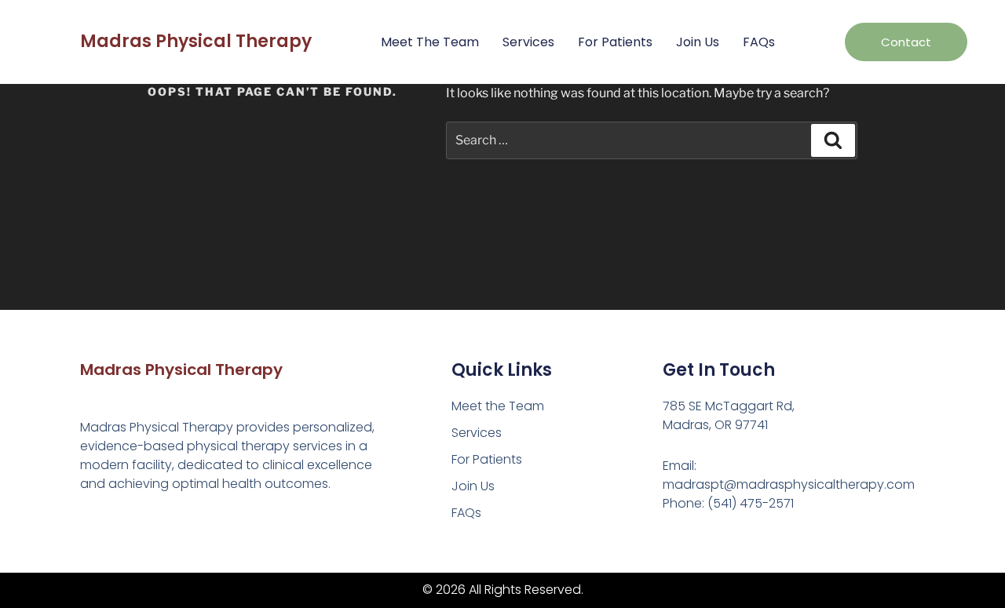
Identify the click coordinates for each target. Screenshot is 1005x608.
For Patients (615, 42)
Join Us (697, 42)
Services (528, 42)
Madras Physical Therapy (196, 41)
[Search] (833, 140)
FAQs (759, 42)
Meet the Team (430, 42)
